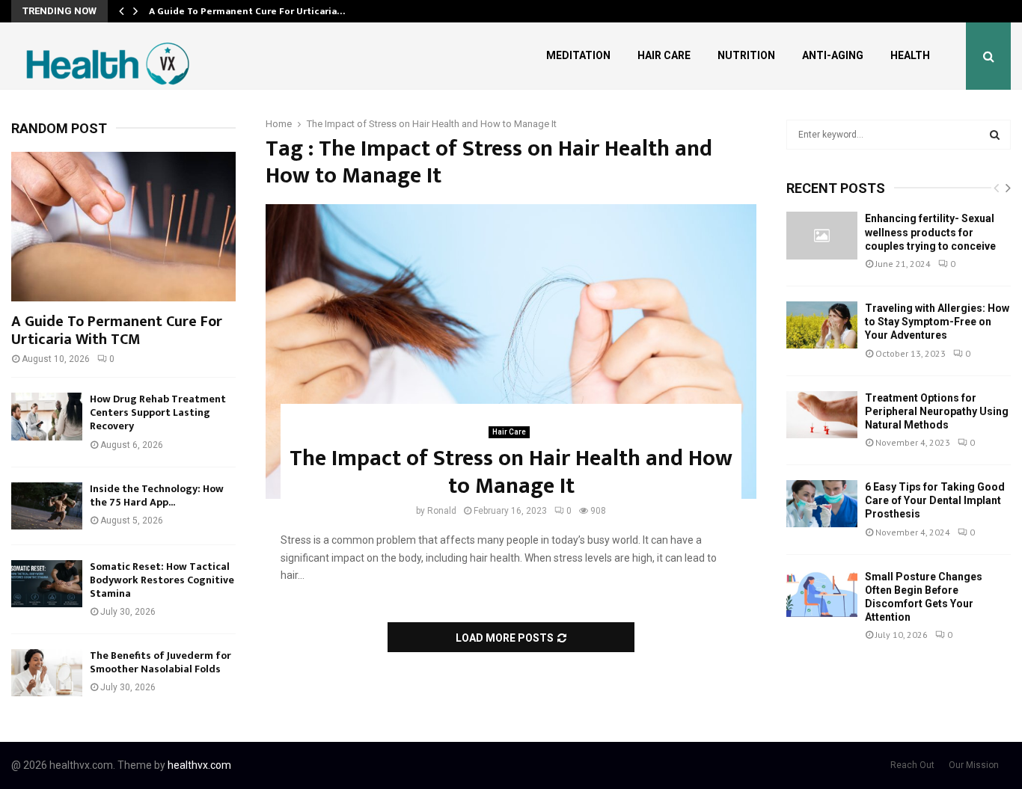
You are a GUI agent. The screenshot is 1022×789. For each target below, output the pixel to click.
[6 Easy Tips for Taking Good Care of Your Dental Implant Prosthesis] (821, 503)
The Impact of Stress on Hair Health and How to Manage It (511, 473)
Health (910, 55)
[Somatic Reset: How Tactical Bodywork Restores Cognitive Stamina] (46, 583)
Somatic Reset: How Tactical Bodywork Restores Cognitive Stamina (162, 580)
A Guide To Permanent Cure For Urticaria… (247, 11)
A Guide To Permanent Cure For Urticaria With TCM (116, 330)
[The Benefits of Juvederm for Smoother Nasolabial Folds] (46, 672)
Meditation (578, 55)
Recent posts (835, 188)
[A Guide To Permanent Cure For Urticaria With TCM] (123, 226)
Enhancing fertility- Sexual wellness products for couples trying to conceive (930, 231)
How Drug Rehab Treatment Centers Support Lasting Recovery (158, 412)
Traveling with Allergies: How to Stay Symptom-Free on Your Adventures (937, 321)
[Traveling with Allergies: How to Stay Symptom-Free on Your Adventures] (821, 325)
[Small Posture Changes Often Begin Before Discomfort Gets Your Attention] (821, 593)
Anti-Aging (832, 55)
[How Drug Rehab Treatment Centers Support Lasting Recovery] (46, 416)
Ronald (441, 511)
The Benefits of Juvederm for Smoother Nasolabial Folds (160, 662)
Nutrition (746, 55)
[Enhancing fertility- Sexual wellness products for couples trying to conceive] (821, 235)
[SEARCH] (995, 135)
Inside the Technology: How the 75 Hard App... (157, 495)
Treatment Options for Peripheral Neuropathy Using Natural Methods (937, 411)
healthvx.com (199, 765)
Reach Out (912, 765)
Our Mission (974, 765)
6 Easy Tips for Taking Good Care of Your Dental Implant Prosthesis (935, 500)
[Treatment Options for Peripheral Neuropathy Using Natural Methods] (821, 414)
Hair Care (664, 55)
